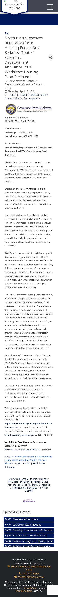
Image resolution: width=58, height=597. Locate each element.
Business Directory (18, 479)
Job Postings (30, 484)
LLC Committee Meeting (27, 524)
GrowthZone (30, 588)
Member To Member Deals (34, 481)
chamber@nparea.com (30, 576)
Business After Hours (25, 519)
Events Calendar (38, 479)
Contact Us (44, 484)
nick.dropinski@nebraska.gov (19, 435)
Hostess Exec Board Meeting (30, 535)
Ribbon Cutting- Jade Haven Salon (33, 541)
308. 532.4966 (30, 573)
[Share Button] (50, 57)
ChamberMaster (23, 591)
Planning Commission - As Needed (33, 530)
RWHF (24, 94)
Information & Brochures (24, 487)
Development (32, 98)
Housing (14, 94)
